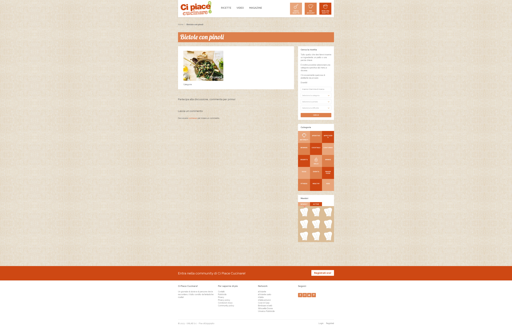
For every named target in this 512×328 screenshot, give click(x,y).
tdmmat (316, 216)
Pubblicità (222, 294)
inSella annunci (264, 300)
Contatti (221, 292)
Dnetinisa (328, 216)
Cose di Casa (263, 303)
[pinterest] (313, 295)
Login (321, 323)
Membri (304, 198)
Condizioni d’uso (225, 303)
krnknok (304, 228)
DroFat (316, 228)
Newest (304, 204)
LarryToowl (304, 240)
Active (316, 204)
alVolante (262, 292)
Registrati (330, 323)
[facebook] (300, 295)
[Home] (196, 8)
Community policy (226, 306)
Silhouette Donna (265, 308)
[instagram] (304, 295)
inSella (261, 297)
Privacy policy (224, 300)
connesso (193, 118)
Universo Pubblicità (266, 311)
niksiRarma (316, 240)
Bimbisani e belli (265, 306)
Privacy (221, 297)
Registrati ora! (322, 273)
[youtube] (309, 295)
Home (180, 24)
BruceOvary (328, 240)
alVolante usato (264, 294)
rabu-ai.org (328, 228)
